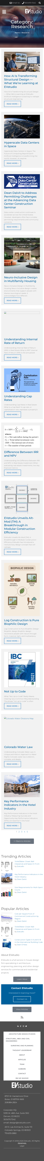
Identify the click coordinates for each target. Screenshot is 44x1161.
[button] (40, 3)
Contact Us (22, 999)
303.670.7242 (9, 1119)
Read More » (12, 104)
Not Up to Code (15, 691)
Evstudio (20, 866)
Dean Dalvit (22, 879)
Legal (22, 1146)
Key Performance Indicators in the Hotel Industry (20, 805)
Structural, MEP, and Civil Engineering (18, 1040)
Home (17, 33)
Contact (22, 1073)
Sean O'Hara (22, 945)
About (22, 1055)
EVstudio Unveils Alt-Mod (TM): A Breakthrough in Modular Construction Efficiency (19, 525)
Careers (22, 1069)
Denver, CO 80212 (12, 1116)
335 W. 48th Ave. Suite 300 (17, 1113)
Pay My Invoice (22, 1078)
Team (22, 1064)
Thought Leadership (22, 1050)
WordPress (22, 1143)
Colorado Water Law (18, 747)
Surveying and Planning (22, 1046)
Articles (22, 1059)
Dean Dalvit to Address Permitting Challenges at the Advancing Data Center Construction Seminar (20, 200)
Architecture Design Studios (22, 1034)
